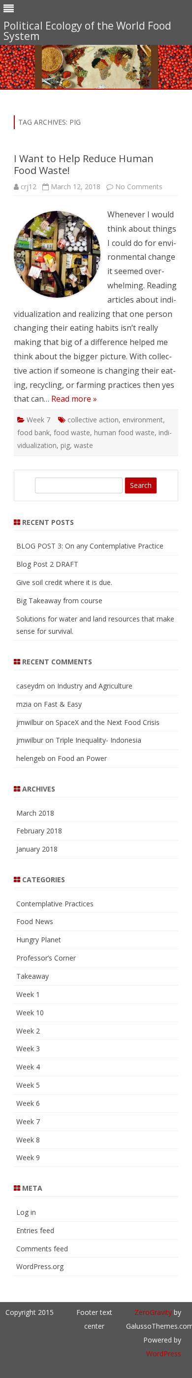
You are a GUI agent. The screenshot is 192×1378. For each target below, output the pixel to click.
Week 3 (28, 1048)
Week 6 (28, 1103)
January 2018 (37, 849)
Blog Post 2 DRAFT (47, 564)
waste (83, 445)
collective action (93, 419)
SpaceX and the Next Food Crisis (108, 722)
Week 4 (28, 1066)
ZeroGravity (153, 1312)
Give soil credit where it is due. (64, 582)
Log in (26, 1212)
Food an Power (82, 758)
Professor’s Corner (46, 958)
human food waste (124, 432)
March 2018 (35, 813)
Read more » (74, 398)
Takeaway (32, 976)
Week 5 (28, 1085)
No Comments (138, 186)
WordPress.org (40, 1266)
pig (65, 445)
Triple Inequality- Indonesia (98, 740)
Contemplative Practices (55, 903)
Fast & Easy (63, 704)
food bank (33, 432)
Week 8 (28, 1139)
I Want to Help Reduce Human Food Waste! (84, 164)
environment (143, 419)
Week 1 (28, 994)
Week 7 (38, 419)
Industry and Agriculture (94, 685)
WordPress (163, 1353)
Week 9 (28, 1157)
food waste (72, 432)
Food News (34, 921)
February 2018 (39, 830)
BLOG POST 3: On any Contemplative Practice (89, 546)
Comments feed (42, 1248)
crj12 (28, 186)
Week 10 (30, 1012)
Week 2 (28, 1030)
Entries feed (35, 1230)
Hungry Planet (38, 939)
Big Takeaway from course (59, 600)
